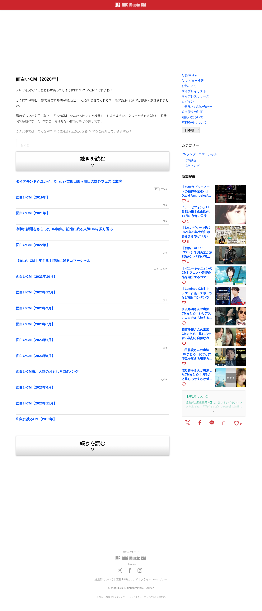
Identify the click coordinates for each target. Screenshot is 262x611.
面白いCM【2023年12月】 (91, 296)
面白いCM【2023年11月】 (36, 403)
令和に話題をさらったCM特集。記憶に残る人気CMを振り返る (64, 229)
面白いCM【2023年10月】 (36, 276)
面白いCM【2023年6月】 (35, 387)
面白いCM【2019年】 (91, 201)
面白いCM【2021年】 (91, 217)
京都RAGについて (127, 579)
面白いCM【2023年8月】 (35, 356)
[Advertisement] (131, 40)
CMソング (192, 165)
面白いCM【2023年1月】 (91, 343)
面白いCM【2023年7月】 (35, 324)
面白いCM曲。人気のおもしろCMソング (91, 375)
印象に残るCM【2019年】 (36, 419)
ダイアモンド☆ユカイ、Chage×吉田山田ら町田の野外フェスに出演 (91, 185)
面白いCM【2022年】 (91, 248)
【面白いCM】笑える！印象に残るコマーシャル (91, 264)
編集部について (104, 579)
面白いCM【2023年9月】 (35, 308)
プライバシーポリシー (154, 579)
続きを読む (92, 162)
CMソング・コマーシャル (199, 154)
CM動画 (190, 160)
